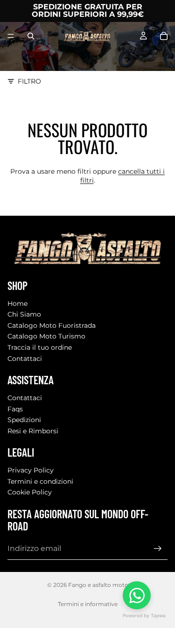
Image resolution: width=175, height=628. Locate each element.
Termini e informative (88, 603)
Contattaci (24, 358)
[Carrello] (164, 36)
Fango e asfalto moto (98, 584)
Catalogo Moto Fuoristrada (51, 325)
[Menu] (10, 36)
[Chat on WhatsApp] (137, 595)
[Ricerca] (31, 36)
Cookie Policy (29, 492)
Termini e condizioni (40, 481)
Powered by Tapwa (144, 615)
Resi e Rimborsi (32, 431)
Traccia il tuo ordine (39, 347)
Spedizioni (24, 420)
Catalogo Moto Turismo (46, 336)
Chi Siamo (24, 314)
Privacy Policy (30, 470)
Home (17, 303)
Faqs (15, 408)
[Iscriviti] (158, 548)
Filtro (29, 81)
